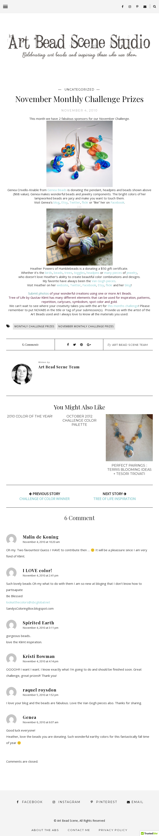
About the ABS (45, 830)
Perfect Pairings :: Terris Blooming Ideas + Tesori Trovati (129, 470)
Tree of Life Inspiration (114, 498)
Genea (29, 717)
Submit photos (38, 293)
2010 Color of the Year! (29, 416)
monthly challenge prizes (34, 326)
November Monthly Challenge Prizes (86, 326)
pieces (117, 273)
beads (58, 273)
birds (48, 273)
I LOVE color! (37, 570)
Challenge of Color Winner (44, 498)
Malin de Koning (41, 537)
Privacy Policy (113, 830)
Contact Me (79, 830)
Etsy (64, 202)
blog (56, 202)
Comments (30, 344)
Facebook (117, 202)
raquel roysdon (40, 690)
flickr (85, 202)
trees (68, 273)
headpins (93, 273)
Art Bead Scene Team (130, 344)
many (108, 273)
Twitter (74, 202)
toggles (79, 273)
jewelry (131, 273)
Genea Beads (57, 190)
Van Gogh (98, 281)
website (62, 285)
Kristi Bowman (39, 656)
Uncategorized (79, 89)
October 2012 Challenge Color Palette (79, 420)
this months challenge (123, 306)
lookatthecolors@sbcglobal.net (28, 602)
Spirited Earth (38, 622)
